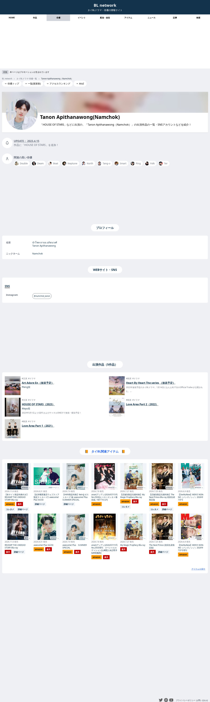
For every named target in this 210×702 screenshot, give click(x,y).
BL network (105, 5)
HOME (12, 17)
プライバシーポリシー (186, 700)
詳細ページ (23, 509)
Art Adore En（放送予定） (38, 383)
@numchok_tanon (42, 296)
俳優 (58, 17)
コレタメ (10, 509)
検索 (198, 17)
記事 (175, 17)
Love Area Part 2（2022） (142, 404)
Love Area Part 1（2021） (38, 426)
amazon (10, 504)
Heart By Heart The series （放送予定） (150, 383)
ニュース (152, 17)
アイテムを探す (198, 569)
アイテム (128, 17)
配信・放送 (105, 17)
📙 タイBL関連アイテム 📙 (105, 451)
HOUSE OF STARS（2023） (38, 404)
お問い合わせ (202, 700)
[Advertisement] (105, 46)
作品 (35, 17)
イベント (82, 17)
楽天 (20, 504)
